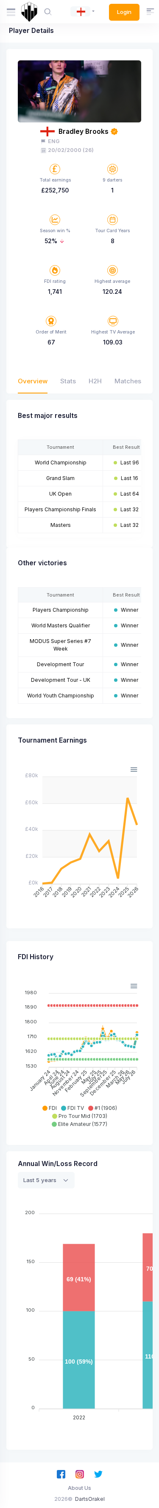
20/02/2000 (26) (71, 150)
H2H (95, 381)
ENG (54, 141)
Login (124, 11)
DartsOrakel (90, 1499)
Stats (68, 381)
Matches (127, 381)
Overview (32, 381)
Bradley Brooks (84, 131)
